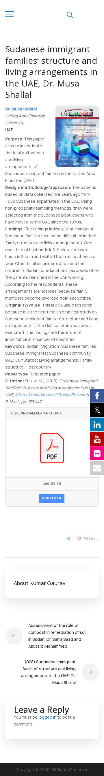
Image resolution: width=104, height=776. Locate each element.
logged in (47, 717)
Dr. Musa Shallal (21, 109)
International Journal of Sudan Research (52, 394)
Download (51, 498)
